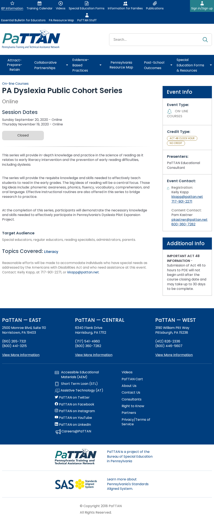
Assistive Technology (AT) (81, 390)
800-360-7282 (183, 224)
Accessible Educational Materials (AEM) (80, 374)
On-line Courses (15, 83)
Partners (129, 412)
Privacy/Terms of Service (136, 422)
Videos (127, 372)
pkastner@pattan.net (189, 219)
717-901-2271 (181, 201)
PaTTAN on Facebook (76, 404)
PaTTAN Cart (132, 379)
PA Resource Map (61, 20)
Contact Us (131, 392)
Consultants (131, 399)
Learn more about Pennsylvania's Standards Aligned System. (128, 484)
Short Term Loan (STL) (79, 383)
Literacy (51, 251)
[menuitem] (16, 65)
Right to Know (133, 406)
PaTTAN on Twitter (74, 397)
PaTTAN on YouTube (75, 417)
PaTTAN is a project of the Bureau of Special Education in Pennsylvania (130, 456)
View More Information (20, 354)
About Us (129, 386)
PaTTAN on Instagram (76, 411)
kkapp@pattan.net (83, 272)
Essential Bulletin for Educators (23, 20)
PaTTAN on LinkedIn (74, 424)
